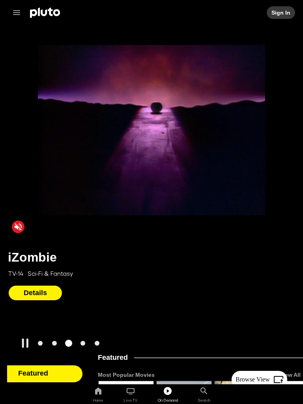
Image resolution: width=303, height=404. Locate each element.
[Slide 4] (82, 343)
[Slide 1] (40, 343)
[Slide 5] (97, 343)
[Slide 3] (68, 343)
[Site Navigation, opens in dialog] (19, 12)
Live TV (130, 400)
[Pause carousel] (25, 343)
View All (290, 375)
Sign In (281, 12)
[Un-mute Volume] (18, 226)
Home (98, 400)
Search (204, 400)
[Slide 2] (54, 343)
